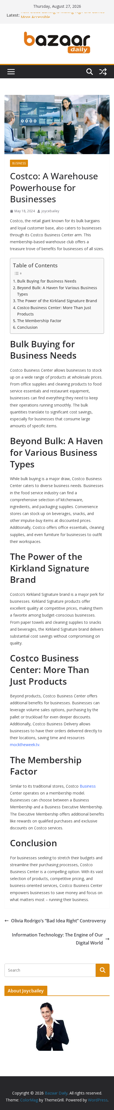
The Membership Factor (39, 320)
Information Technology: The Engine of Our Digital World (57, 939)
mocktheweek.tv (24, 744)
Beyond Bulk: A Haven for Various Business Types (57, 291)
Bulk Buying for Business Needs (46, 281)
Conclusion (27, 327)
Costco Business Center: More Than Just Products (54, 311)
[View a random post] (103, 71)
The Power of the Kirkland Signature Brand (57, 300)
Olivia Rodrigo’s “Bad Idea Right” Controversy (58, 921)
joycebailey (50, 211)
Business (19, 163)
